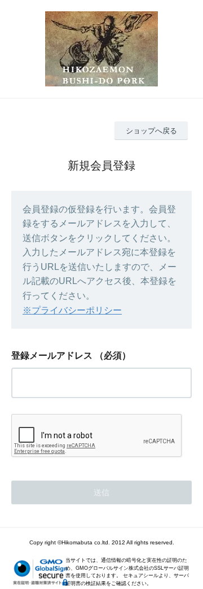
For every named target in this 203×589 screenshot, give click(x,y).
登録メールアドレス (51, 355)
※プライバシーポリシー (72, 310)
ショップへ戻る (151, 130)
